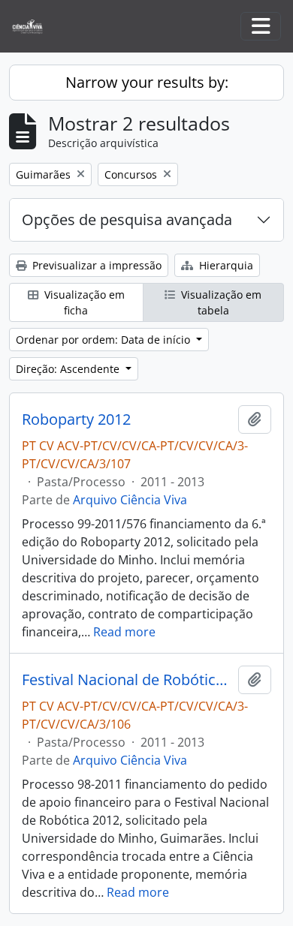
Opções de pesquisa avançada (127, 219)
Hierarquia (224, 265)
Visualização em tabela (219, 302)
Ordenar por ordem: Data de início (104, 339)
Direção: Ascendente (69, 369)
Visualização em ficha (83, 302)
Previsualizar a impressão (95, 265)
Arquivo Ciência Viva (130, 500)
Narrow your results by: (146, 82)
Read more (124, 632)
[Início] (33, 27)
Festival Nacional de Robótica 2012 (127, 680)
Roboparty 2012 (76, 419)
